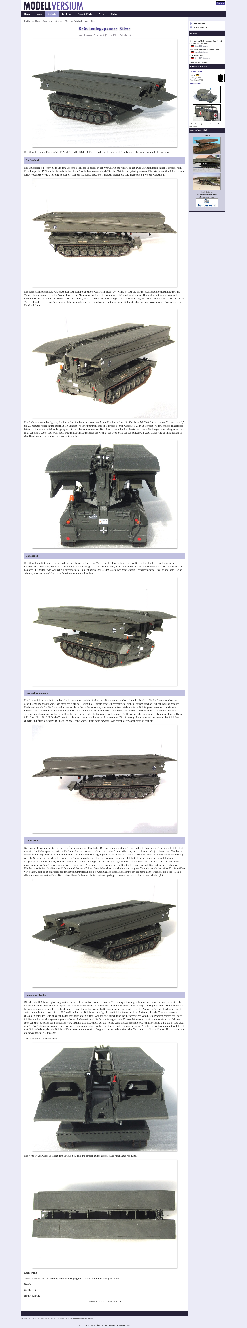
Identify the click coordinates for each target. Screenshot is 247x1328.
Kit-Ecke (66, 14)
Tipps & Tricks (84, 14)
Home (27, 14)
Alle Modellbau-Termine (198, 63)
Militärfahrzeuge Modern (61, 21)
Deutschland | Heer (206, 197)
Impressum (120, 1325)
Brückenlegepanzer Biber (207, 194)
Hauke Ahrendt (213, 124)
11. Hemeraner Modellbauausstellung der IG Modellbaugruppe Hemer (205, 42)
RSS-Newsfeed (199, 24)
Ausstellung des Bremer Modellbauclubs (204, 49)
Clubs (114, 14)
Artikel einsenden (200, 27)
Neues (39, 14)
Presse (101, 14)
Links (128, 1325)
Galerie (52, 14)
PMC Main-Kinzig (196, 55)
